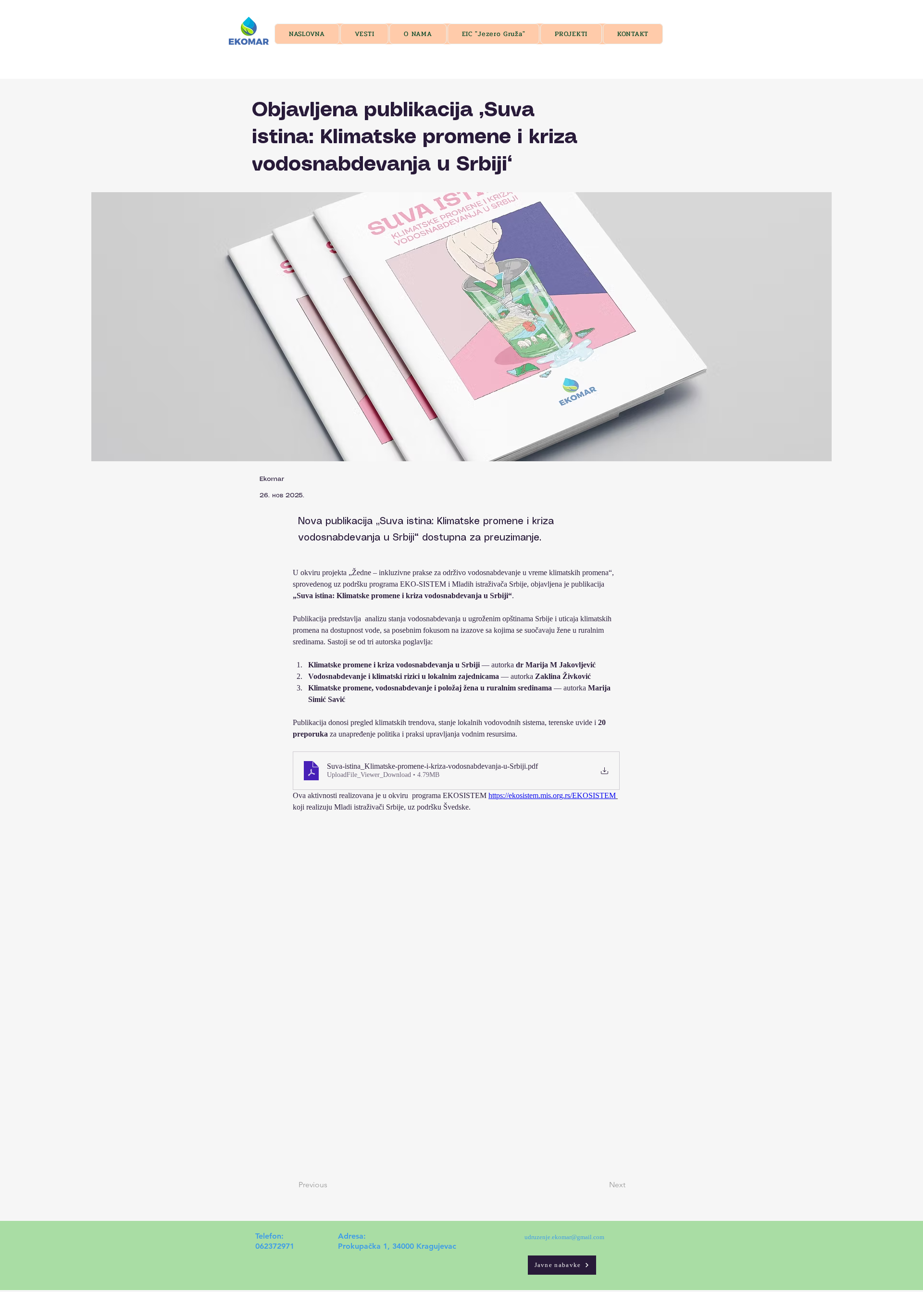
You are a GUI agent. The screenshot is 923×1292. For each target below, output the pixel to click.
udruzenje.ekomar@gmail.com (564, 1237)
